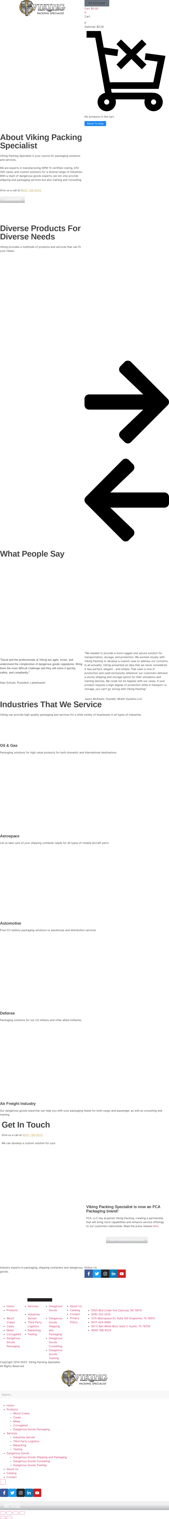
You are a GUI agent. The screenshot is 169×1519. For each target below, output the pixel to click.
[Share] (15, 1513)
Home (10, 1405)
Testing (17, 1449)
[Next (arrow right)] (9, 1517)
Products (12, 1409)
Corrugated (20, 1425)
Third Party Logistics (26, 1441)
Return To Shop (95, 123)
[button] (96, 3)
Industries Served (24, 1437)
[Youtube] (122, 1274)
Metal (16, 1421)
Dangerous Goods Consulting (31, 1461)
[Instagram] (105, 1274)
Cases (17, 1417)
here (155, 1226)
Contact (12, 1477)
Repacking (19, 1445)
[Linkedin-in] (113, 1274)
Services (12, 1433)
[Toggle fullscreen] (9, 1513)
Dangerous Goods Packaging (31, 1429)
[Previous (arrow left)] (3, 1517)
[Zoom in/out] (3, 1513)
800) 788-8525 (31, 190)
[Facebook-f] (88, 1274)
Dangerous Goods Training (30, 1465)
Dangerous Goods (18, 1453)
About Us (12, 1469)
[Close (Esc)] (22, 1513)
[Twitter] (97, 1274)
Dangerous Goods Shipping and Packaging (40, 1457)
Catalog (12, 1473)
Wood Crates (21, 1413)
